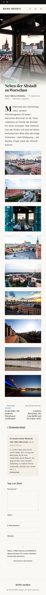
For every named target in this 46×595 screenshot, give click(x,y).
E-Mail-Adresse (13, 525)
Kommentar (12, 489)
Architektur (11, 82)
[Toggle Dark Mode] (35, 9)
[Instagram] (4, 2)
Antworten (14, 472)
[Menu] (41, 9)
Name (10, 515)
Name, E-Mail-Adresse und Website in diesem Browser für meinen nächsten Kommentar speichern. (21, 553)
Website (10, 536)
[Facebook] (7, 2)
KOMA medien (12, 8)
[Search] (30, 9)
